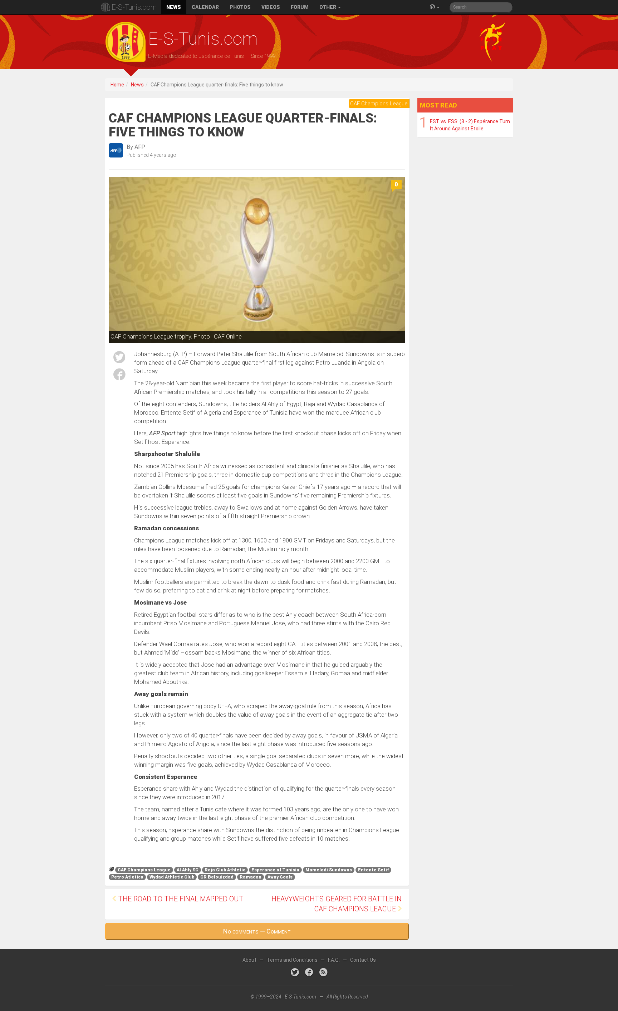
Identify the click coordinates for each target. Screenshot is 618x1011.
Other (328, 7)
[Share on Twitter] (119, 358)
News (173, 7)
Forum (300, 7)
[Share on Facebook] (119, 375)
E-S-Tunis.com (134, 7)
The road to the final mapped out (180, 899)
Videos (270, 7)
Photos (240, 7)
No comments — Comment (257, 931)
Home (117, 84)
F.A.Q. (334, 960)
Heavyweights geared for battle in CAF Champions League (336, 904)
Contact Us (363, 960)
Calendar (205, 7)
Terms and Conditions (292, 960)
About (249, 960)
